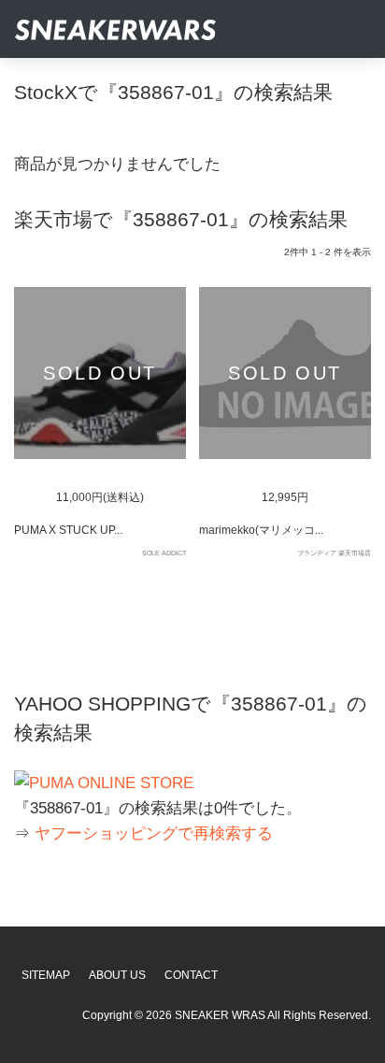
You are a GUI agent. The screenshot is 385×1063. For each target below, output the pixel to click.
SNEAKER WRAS (220, 1015)
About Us (117, 975)
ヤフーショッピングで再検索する (154, 833)
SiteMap (45, 975)
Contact (191, 975)
